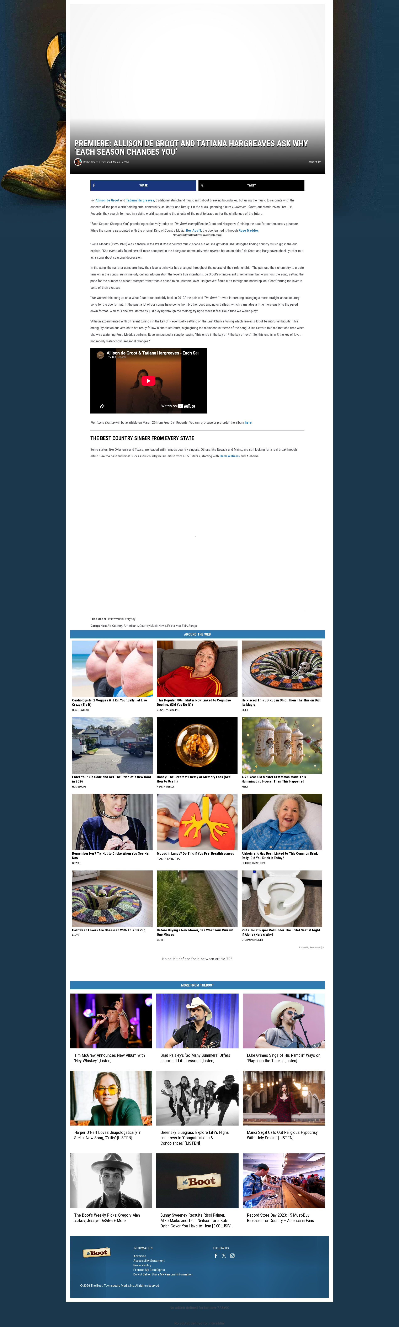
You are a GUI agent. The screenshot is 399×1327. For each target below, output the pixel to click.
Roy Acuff (193, 230)
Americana (131, 625)
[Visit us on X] (226, 1255)
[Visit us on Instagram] (234, 1255)
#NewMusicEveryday (121, 619)
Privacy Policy (142, 1265)
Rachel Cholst (90, 162)
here (248, 422)
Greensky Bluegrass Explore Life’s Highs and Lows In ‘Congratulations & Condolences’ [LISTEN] (194, 1138)
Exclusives (174, 625)
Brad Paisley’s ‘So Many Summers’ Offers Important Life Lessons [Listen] (195, 1058)
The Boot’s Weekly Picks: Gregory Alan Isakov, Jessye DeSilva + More (107, 1218)
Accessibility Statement (149, 1260)
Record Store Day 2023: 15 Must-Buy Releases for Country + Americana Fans (280, 1218)
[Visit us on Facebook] (217, 1255)
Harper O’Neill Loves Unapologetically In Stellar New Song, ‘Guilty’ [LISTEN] (107, 1135)
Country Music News (152, 625)
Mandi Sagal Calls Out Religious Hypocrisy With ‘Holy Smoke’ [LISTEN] (282, 1135)
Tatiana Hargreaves (140, 200)
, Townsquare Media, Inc (118, 1285)
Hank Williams (230, 456)
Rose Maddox (249, 230)
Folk (184, 625)
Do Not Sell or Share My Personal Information (162, 1274)
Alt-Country (114, 625)
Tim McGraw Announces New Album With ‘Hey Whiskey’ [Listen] (109, 1058)
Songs (192, 625)
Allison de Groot (107, 200)
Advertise (139, 1256)
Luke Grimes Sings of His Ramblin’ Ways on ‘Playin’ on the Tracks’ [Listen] (283, 1058)
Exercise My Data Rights (149, 1269)
